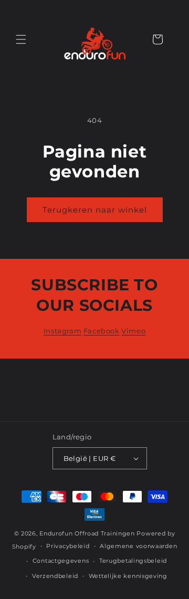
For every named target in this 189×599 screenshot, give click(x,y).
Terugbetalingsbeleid (133, 560)
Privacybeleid (67, 546)
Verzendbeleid (55, 576)
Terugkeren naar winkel (95, 210)
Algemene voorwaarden (138, 546)
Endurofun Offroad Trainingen (87, 533)
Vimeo (133, 331)
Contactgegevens (61, 560)
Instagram (62, 331)
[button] (21, 39)
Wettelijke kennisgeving (128, 576)
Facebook (101, 331)
